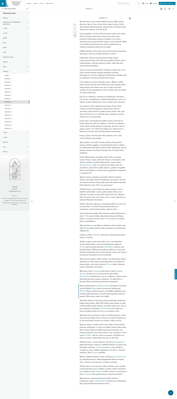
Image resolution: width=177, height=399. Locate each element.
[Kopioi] (74, 32)
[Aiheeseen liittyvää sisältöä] (169, 9)
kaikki (87, 228)
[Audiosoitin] (170, 392)
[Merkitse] (74, 28)
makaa (98, 371)
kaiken (88, 335)
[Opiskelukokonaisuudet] (161, 9)
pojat (94, 288)
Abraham (96, 235)
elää (86, 216)
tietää (93, 129)
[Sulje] (74, 24)
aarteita (99, 347)
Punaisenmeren (86, 165)
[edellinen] (32, 201)
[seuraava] (174, 201)
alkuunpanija (100, 381)
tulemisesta (105, 308)
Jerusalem (105, 286)
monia (82, 247)
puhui (123, 70)
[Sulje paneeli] (27, 8)
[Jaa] (74, 35)
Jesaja (118, 271)
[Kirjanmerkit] (165, 9)
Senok (95, 271)
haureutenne (121, 357)
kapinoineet (120, 342)
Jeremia (83, 274)
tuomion (95, 352)
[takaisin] (2, 8)
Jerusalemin (84, 276)
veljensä (88, 374)
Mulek (82, 291)
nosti (92, 206)
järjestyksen (109, 247)
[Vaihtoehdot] (173, 9)
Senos (109, 264)
